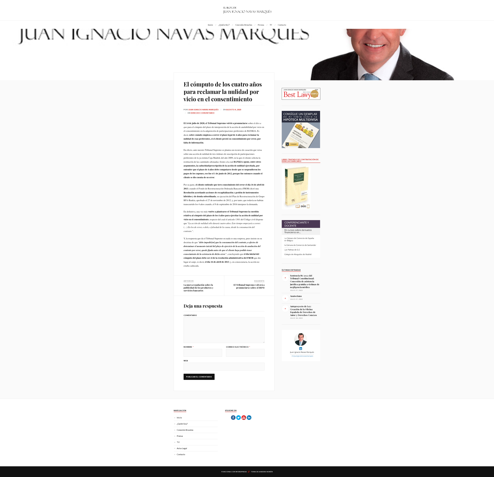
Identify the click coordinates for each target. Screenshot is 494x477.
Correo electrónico (238, 347)
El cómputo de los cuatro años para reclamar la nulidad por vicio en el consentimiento (223, 91)
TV (271, 24)
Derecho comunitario (203, 113)
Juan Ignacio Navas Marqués (203, 110)
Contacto (282, 24)
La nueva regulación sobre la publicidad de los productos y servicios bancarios (198, 287)
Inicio (210, 24)
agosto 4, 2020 (233, 110)
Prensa (261, 24)
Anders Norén (266, 472)
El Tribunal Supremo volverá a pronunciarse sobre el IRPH (248, 286)
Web (186, 361)
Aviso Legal (182, 448)
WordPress (241, 472)
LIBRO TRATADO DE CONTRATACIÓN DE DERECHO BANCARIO (300, 160)
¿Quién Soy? (224, 24)
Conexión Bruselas (243, 24)
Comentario (190, 315)
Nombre (189, 347)
